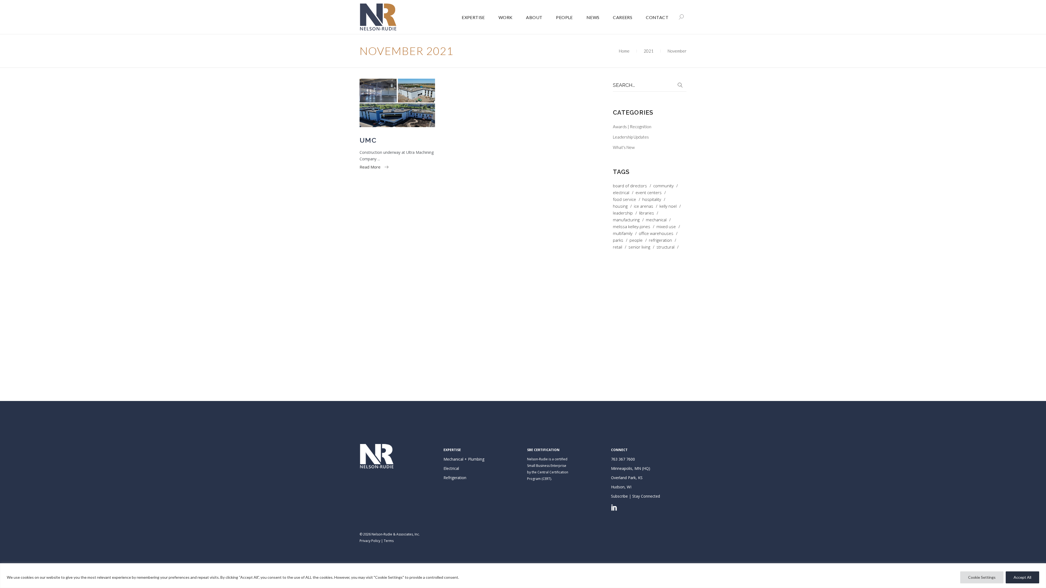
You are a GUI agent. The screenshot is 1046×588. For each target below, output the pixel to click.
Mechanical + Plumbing (463, 459)
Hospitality (651, 199)
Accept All (1022, 577)
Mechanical (656, 220)
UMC (368, 140)
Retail (617, 247)
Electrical (621, 193)
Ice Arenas (643, 206)
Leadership (623, 213)
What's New (624, 147)
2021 (648, 50)
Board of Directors (630, 186)
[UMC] (397, 103)
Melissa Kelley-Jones (631, 227)
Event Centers (648, 193)
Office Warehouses (656, 233)
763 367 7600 (623, 459)
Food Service (624, 199)
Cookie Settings (982, 577)
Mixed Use (666, 227)
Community (663, 186)
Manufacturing (626, 220)
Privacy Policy (370, 540)
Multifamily (623, 233)
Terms (389, 540)
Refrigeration (660, 240)
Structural (665, 247)
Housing (620, 206)
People (636, 240)
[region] (523, 575)
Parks (618, 240)
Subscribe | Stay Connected (635, 496)
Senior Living (639, 247)
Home (624, 50)
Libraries (646, 213)
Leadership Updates (631, 136)
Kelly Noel (668, 206)
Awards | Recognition (632, 126)
